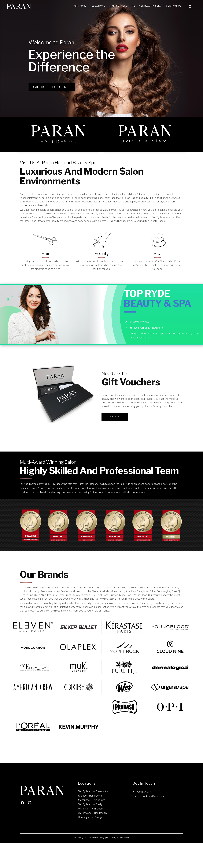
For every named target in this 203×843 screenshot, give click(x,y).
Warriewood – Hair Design (92, 813)
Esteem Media (123, 837)
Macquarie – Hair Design (91, 800)
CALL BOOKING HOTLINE (50, 87)
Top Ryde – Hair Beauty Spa (93, 791)
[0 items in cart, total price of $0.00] (190, 6)
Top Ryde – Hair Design (90, 804)
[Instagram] (29, 802)
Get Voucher (114, 416)
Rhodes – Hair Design (90, 795)
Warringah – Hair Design (91, 808)
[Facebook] (22, 802)
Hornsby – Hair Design (90, 817)
